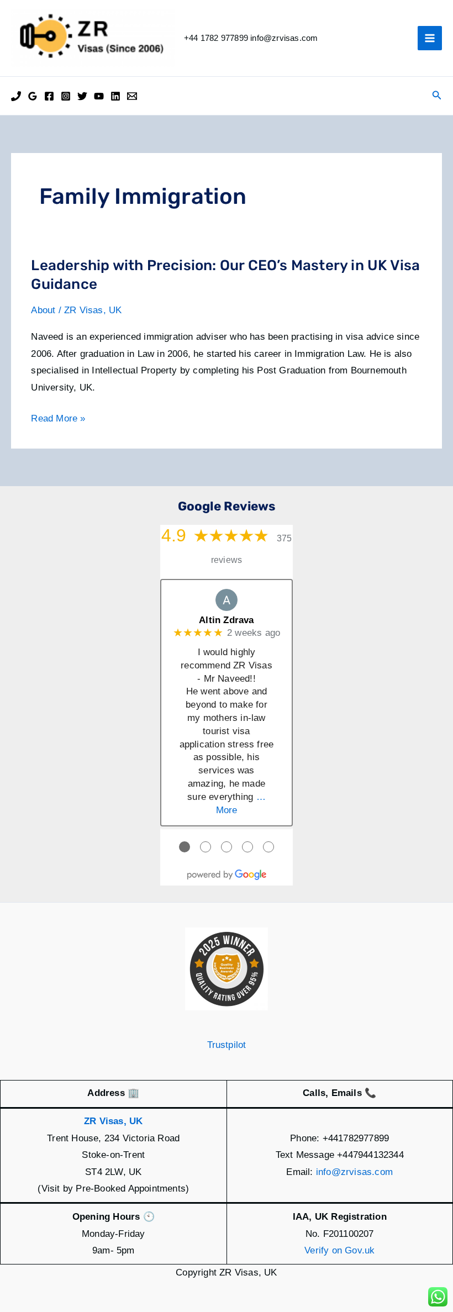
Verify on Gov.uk (339, 1250)
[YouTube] (99, 96)
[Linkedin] (115, 96)
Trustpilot (226, 1045)
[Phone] (16, 96)
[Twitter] (82, 96)
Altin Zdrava (226, 620)
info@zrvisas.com (354, 1172)
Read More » (58, 420)
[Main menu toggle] (430, 38)
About (43, 310)
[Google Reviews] (33, 96)
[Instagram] (66, 96)
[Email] (132, 96)
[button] (437, 95)
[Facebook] (49, 96)
